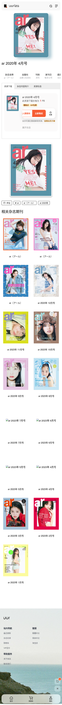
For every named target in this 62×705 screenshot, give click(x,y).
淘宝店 (35, 643)
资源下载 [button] (8, 86)
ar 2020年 (44, 202)
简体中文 (36, 638)
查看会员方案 (49, 121)
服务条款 (7, 692)
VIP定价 (7, 648)
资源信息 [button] (38, 86)
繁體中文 (36, 633)
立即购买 (39, 113)
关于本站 (7, 658)
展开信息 (26, 127)
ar (18, 202)
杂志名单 (7, 638)
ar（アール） (29, 202)
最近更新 (7, 633)
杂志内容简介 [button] (23, 86)
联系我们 (7, 663)
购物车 (6, 643)
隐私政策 (17, 692)
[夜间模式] (57, 689)
